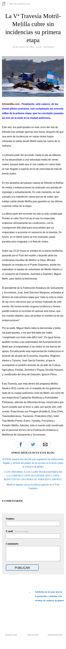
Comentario (12, 543)
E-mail (17, 531)
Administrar (55, 635)
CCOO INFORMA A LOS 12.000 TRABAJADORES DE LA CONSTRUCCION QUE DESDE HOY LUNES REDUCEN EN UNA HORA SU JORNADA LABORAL (33, 476)
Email (45, 444)
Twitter (33, 444)
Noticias (49, 47)
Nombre (10, 518)
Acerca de (11, 635)
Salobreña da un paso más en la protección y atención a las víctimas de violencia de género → (49, 598)
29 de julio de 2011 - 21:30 (27, 47)
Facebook (21, 444)
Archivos (33, 635)
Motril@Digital (19, 4)
